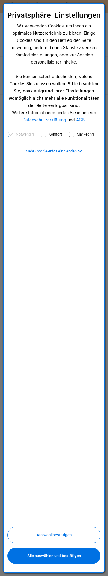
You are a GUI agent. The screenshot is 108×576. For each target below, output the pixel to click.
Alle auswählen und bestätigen (54, 556)
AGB (80, 119)
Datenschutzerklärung (44, 119)
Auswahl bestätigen (54, 535)
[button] (54, 151)
